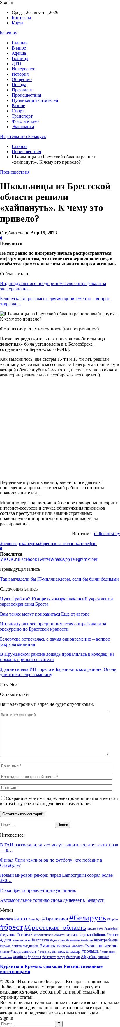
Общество (22, 79)
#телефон (87, 543)
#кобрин (87, 940)
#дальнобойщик (93, 934)
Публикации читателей (35, 100)
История (20, 74)
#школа (103, 957)
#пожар (73, 951)
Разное (18, 105)
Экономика (23, 126)
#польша (90, 951)
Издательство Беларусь (23, 136)
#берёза (31, 543)
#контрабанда (106, 940)
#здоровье (57, 940)
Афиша (19, 53)
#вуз (100, 928)
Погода (19, 84)
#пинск (58, 951)
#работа (20, 956)
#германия (7, 935)
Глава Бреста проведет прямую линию (38, 890)
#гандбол (110, 928)
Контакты (21, 17)
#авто (20, 918)
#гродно (72, 935)
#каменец (73, 940)
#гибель (24, 934)
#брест (11, 926)
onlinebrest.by (107, 533)
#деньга (112, 935)
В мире (19, 47)
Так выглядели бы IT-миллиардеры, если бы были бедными (59, 579)
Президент (22, 89)
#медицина (30, 946)
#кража (5, 946)
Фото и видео (25, 121)
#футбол (89, 956)
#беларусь (87, 917)
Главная (19, 42)
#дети (5, 939)
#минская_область (70, 946)
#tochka (6, 919)
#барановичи (55, 918)
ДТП (16, 63)
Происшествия (26, 95)
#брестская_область (58, 543)
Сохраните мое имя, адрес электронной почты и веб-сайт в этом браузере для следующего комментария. (60, 801)
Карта (17, 22)
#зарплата (40, 940)
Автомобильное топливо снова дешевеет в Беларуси (52, 900)
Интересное (23, 68)
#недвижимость (24, 951)
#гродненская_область (49, 934)
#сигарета (49, 957)
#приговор (107, 951)
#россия (34, 957)
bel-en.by (8, 32)
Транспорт (22, 116)
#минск (47, 945)
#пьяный (6, 957)
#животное (22, 940)
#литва (17, 946)
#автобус (34, 919)
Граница (20, 58)
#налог (5, 951)
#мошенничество (100, 945)
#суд (61, 956)
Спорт (18, 110)
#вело (91, 929)
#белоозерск (12, 543)
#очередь (44, 951)
